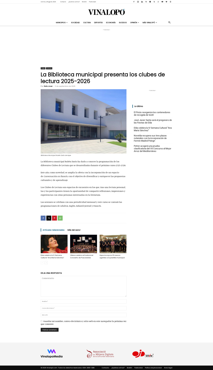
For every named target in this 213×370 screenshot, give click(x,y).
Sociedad (75, 22)
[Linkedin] (142, 1)
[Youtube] (162, 1)
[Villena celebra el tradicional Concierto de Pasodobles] (83, 244)
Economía (110, 22)
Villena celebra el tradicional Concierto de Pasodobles (81, 256)
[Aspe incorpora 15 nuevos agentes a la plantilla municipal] (113, 244)
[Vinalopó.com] (106, 12)
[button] (169, 22)
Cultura (87, 22)
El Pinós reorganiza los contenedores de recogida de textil (152, 113)
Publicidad (92, 2)
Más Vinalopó (149, 22)
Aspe (43, 68)
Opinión (133, 22)
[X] (154, 1)
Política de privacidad (153, 368)
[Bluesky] (166, 1)
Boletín (84, 2)
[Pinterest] (54, 218)
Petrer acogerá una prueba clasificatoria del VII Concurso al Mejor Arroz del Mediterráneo (152, 148)
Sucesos (123, 22)
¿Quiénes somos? (74, 2)
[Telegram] (150, 1)
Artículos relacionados (53, 230)
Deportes (98, 22)
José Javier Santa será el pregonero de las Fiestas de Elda (153, 121)
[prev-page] (42, 262)
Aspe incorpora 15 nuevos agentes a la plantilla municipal (112, 256)
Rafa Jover (48, 86)
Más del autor (74, 230)
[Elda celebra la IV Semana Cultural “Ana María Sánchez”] (54, 244)
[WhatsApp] (158, 1)
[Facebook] (134, 1)
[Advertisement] (106, 46)
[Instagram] (138, 1)
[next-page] (46, 262)
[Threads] (170, 1)
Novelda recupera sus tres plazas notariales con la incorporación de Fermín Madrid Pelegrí (150, 138)
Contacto (63, 2)
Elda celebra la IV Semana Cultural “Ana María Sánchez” (52, 256)
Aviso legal (168, 368)
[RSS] (146, 1)
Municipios (61, 22)
